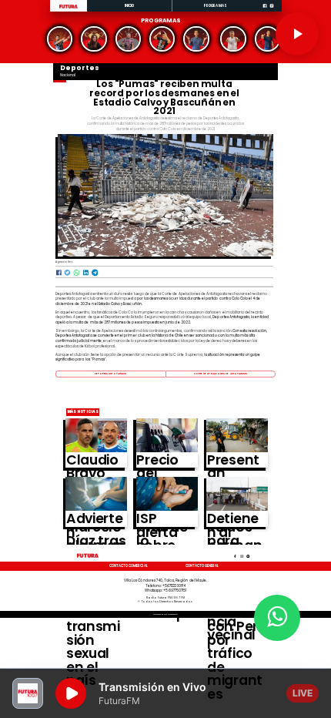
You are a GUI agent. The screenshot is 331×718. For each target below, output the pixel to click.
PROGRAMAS (215, 5)
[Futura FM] (59, 39)
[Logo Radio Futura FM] (68, 8)
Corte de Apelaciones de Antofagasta (221, 373)
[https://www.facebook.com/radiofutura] (264, 10)
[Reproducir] (297, 33)
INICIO (130, 5)
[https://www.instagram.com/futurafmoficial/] (271, 10)
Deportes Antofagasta (111, 373)
